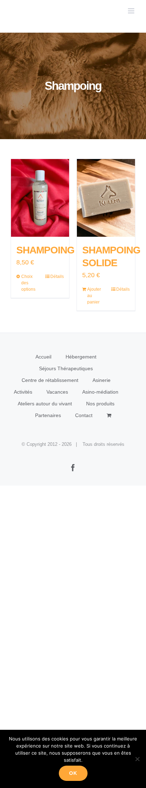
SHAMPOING (45, 250)
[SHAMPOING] (40, 198)
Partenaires (48, 415)
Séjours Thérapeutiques (66, 368)
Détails (57, 276)
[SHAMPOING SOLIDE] (106, 198)
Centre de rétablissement (50, 380)
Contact (83, 415)
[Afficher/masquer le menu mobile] (131, 11)
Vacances (57, 392)
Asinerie (101, 380)
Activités (23, 392)
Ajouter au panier (94, 296)
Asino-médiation (100, 392)
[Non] (137, 758)
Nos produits (100, 403)
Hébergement (81, 357)
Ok (73, 773)
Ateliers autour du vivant (45, 403)
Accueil (43, 357)
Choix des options (28, 283)
